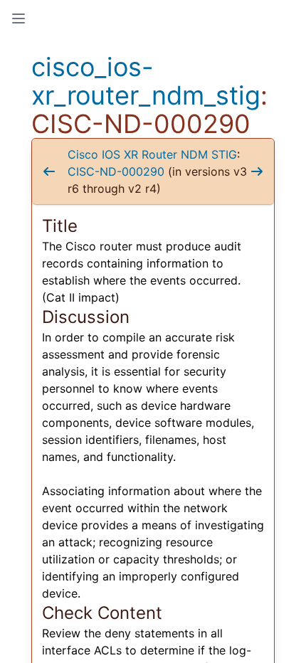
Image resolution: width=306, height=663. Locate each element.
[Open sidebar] (18, 18)
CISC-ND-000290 (116, 171)
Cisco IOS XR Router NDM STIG (152, 154)
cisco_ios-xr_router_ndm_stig (145, 81)
